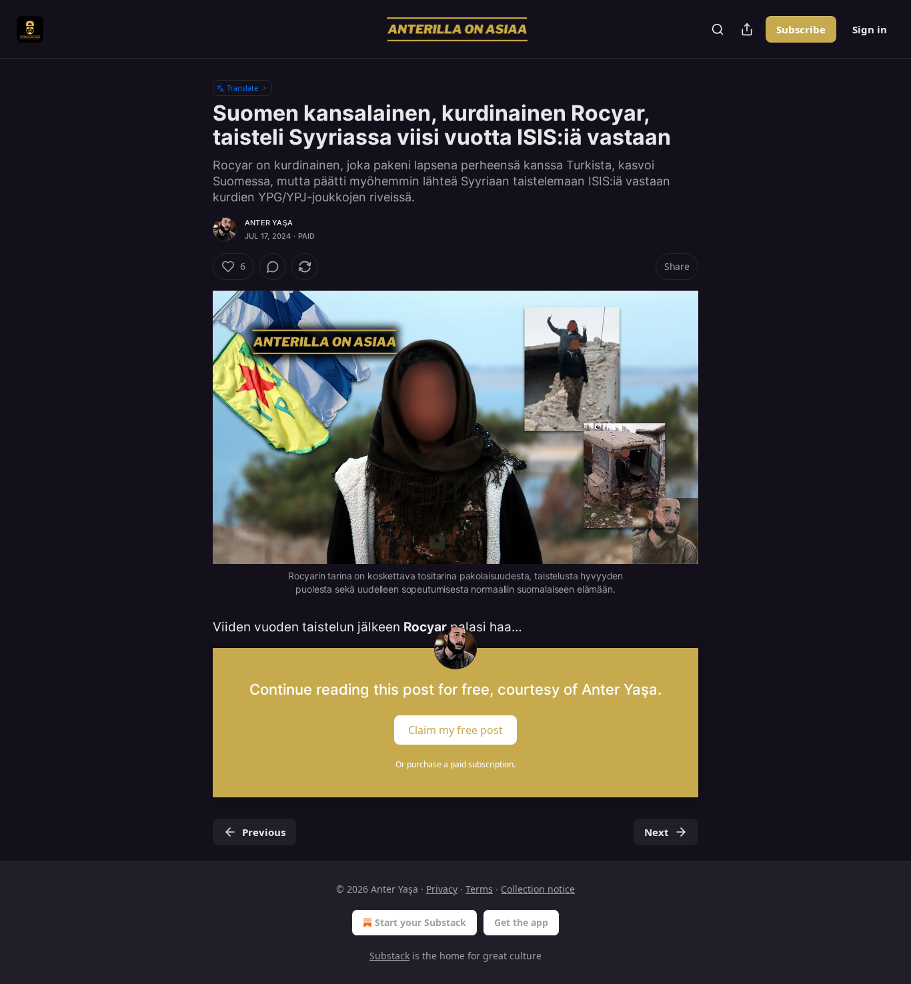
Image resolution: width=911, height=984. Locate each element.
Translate (242, 88)
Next (656, 832)
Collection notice (538, 889)
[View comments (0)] (272, 266)
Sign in (869, 29)
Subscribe (801, 29)
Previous (263, 832)
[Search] (717, 29)
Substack (389, 955)
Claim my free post (455, 729)
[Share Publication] (747, 29)
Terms (479, 889)
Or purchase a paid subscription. (455, 764)
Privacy (442, 889)
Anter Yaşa (269, 222)
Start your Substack (420, 922)
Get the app (521, 922)
